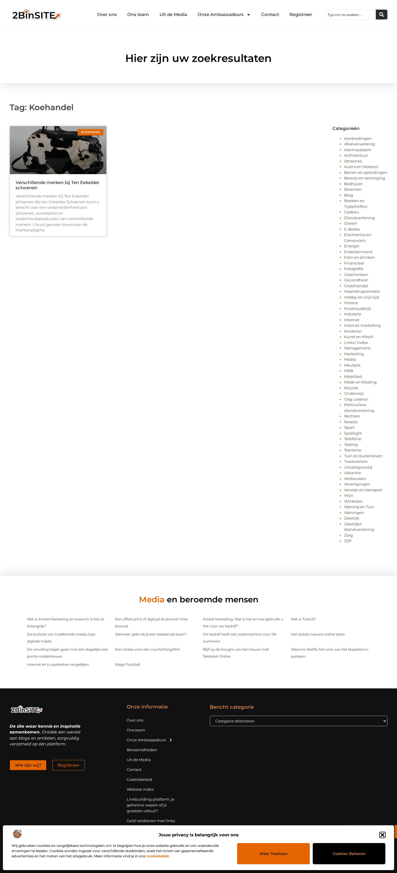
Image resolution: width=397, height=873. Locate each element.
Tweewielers (355, 461)
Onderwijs (354, 393)
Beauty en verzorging (364, 178)
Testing (351, 444)
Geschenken (356, 274)
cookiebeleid (157, 856)
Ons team (138, 14)
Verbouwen (355, 478)
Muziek (351, 387)
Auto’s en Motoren (361, 166)
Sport (349, 427)
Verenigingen (357, 484)
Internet (352, 319)
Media (350, 359)
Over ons (107, 14)
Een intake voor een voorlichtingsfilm (147, 649)
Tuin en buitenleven (363, 456)
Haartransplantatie (362, 291)
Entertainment (358, 251)
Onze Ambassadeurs (221, 14)
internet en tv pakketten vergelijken (58, 664)
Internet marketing (362, 325)
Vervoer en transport (363, 490)
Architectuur (356, 155)
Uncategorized (358, 467)
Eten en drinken (359, 257)
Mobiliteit (353, 376)
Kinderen (353, 331)
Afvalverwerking (359, 144)
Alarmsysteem (357, 149)
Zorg (348, 535)
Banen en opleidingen (365, 172)
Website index (140, 789)
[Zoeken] (381, 14)
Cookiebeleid (139, 779)
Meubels (352, 365)
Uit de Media (173, 14)
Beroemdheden (142, 749)
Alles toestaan (274, 853)
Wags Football (127, 664)
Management (357, 348)
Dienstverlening (359, 217)
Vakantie (352, 472)
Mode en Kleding (360, 382)
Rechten (352, 416)
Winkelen (353, 501)
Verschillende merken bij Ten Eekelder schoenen (57, 185)
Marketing (354, 353)
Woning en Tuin (359, 506)
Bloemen (353, 189)
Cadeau (351, 212)
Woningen (354, 512)
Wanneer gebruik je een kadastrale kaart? (151, 634)
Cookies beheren (349, 853)
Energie (351, 246)
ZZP (347, 540)
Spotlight (353, 433)
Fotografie (353, 268)
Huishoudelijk (357, 308)
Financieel (354, 263)
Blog (348, 195)
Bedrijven (353, 183)
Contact (270, 14)
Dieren (350, 223)
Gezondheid (356, 280)
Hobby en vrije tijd (361, 297)
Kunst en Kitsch (358, 336)
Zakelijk (351, 518)
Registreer (300, 14)
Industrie (352, 314)
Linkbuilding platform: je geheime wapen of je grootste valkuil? (150, 805)
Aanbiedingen (358, 138)
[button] (382, 835)
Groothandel (356, 285)
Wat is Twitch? (303, 619)
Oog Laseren (356, 399)
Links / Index (356, 342)
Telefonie (352, 438)
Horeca (351, 302)
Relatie (350, 421)
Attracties (353, 161)
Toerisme (352, 450)
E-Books (352, 229)
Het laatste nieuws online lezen (318, 634)
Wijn (348, 495)
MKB (348, 370)
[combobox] (350, 14)
